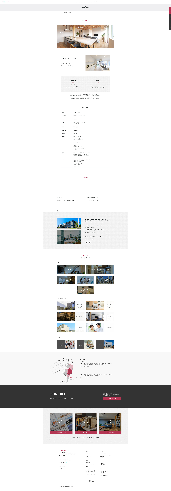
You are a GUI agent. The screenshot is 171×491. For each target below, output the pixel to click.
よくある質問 (88, 480)
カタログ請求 (103, 464)
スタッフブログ (88, 456)
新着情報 (87, 455)
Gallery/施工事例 (89, 462)
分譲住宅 (102, 457)
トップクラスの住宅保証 (90, 481)
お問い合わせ (103, 465)
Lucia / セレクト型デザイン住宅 (106, 455)
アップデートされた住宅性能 (90, 472)
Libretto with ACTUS (104, 475)
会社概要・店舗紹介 (104, 471)
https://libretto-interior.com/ (96, 239)
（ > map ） (100, 236)
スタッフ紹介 (103, 472)
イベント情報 (88, 453)
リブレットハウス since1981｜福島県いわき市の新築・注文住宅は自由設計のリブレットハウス (67, 454)
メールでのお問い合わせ (112, 398)
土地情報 (102, 456)
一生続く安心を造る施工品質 (90, 474)
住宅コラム (88, 457)
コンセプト (88, 468)
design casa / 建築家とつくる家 (106, 453)
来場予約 (102, 463)
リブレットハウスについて (90, 470)
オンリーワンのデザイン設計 (90, 471)
